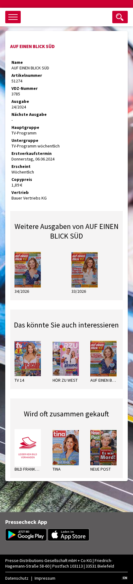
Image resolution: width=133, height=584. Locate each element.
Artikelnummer (26, 75)
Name (17, 62)
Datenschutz (16, 578)
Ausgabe (20, 101)
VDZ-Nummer (24, 88)
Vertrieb (20, 192)
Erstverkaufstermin (31, 153)
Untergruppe (24, 140)
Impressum (45, 578)
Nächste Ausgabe (29, 114)
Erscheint (21, 166)
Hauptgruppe (25, 127)
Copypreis (21, 179)
